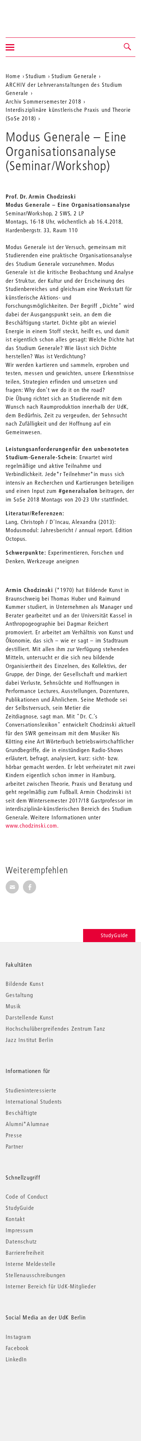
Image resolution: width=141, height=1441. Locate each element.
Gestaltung (19, 995)
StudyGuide (114, 935)
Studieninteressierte (31, 1090)
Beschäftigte (21, 1112)
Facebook (17, 1348)
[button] (127, 47)
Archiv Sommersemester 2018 (43, 101)
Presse (14, 1135)
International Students (34, 1101)
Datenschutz (21, 1241)
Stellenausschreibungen (35, 1275)
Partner (14, 1146)
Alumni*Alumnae (27, 1124)
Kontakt (15, 1219)
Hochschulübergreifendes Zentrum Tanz (55, 1028)
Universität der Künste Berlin (35, 13)
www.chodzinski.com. (32, 825)
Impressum (19, 1230)
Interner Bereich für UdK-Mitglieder (51, 1286)
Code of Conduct (27, 1196)
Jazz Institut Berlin (29, 1039)
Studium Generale (74, 76)
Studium (36, 76)
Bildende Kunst (25, 983)
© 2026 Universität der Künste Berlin (45, 1391)
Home (13, 76)
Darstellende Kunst (30, 1017)
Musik (13, 1006)
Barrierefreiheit (25, 1252)
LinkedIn (16, 1359)
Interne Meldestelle (31, 1263)
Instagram (18, 1336)
